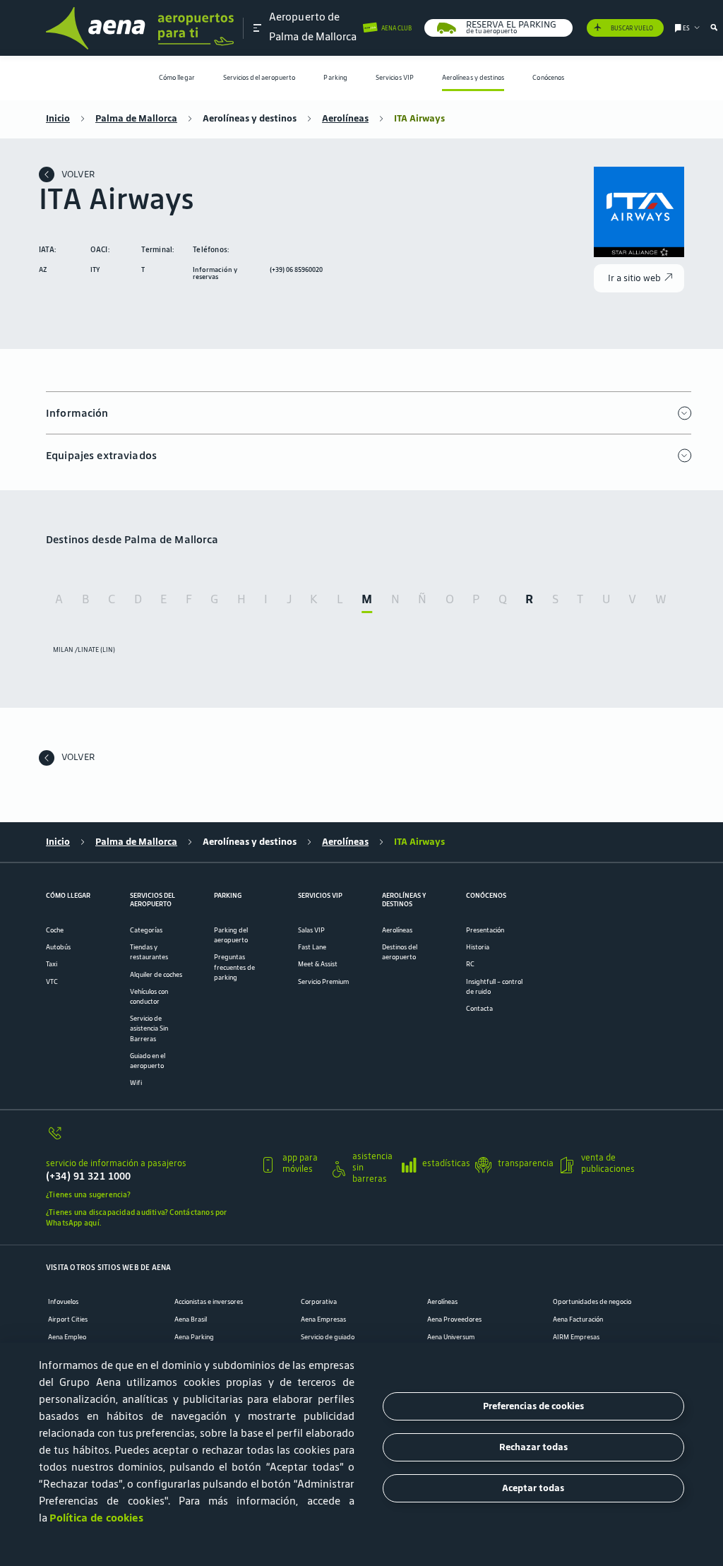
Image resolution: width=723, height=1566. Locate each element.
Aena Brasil (190, 1319)
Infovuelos (63, 1302)
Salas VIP (311, 930)
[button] (257, 27)
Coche (55, 930)
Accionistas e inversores (208, 1302)
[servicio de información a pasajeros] (148, 1138)
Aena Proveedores (454, 1319)
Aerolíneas (345, 118)
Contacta (479, 1008)
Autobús (58, 947)
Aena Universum (450, 1337)
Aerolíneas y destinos (473, 77)
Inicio (58, 118)
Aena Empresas (323, 1319)
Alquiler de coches (156, 975)
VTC (52, 982)
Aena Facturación (578, 1319)
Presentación (485, 930)
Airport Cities (68, 1319)
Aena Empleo (67, 1337)
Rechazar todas (533, 1447)
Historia (477, 947)
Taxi (51, 964)
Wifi (136, 1083)
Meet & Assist (317, 964)
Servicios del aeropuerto (259, 77)
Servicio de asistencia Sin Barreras (149, 1028)
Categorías (146, 930)
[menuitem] (177, 78)
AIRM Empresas (576, 1337)
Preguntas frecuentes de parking (234, 967)
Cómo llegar (177, 77)
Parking (335, 77)
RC (470, 964)
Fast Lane (312, 947)
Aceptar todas (533, 1488)
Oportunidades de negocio (592, 1302)
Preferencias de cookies (533, 1406)
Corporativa (319, 1302)
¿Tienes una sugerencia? (88, 1194)
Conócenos (548, 77)
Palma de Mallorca (136, 118)
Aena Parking (194, 1337)
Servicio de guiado (327, 1337)
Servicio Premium (323, 982)
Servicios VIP (395, 77)
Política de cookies (96, 1517)
